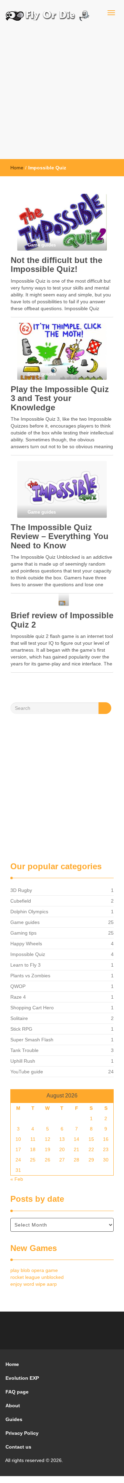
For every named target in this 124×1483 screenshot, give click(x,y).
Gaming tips (23, 933)
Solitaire (19, 1018)
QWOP (17, 986)
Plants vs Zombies (30, 975)
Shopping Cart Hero (32, 1007)
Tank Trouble (24, 1050)
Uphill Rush (22, 1061)
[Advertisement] (62, 94)
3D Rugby (21, 890)
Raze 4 (18, 997)
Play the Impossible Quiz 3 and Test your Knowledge (60, 398)
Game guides (25, 922)
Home (16, 167)
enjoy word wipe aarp (33, 1284)
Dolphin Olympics (29, 911)
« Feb (16, 1179)
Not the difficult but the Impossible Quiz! (56, 264)
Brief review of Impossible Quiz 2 (62, 620)
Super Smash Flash (31, 1039)
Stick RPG (21, 1029)
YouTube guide (26, 1071)
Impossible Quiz (27, 954)
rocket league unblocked (37, 1277)
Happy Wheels (26, 943)
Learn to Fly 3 (25, 965)
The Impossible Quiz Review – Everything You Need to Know (59, 536)
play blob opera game (34, 1270)
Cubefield (20, 901)
